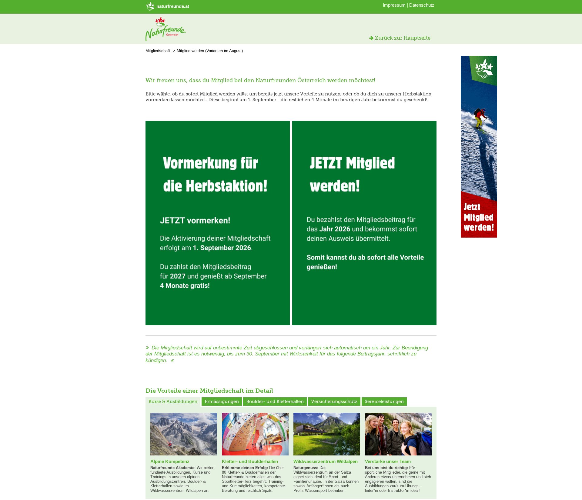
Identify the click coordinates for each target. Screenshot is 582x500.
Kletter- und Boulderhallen (250, 461)
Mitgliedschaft (158, 50)
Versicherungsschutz (334, 401)
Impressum (394, 5)
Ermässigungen (222, 401)
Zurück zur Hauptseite (402, 38)
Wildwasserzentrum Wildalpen (325, 461)
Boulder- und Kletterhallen (275, 401)
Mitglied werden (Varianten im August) (210, 50)
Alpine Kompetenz (169, 461)
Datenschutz (421, 5)
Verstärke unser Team (388, 461)
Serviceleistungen (384, 401)
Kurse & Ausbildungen (173, 401)
